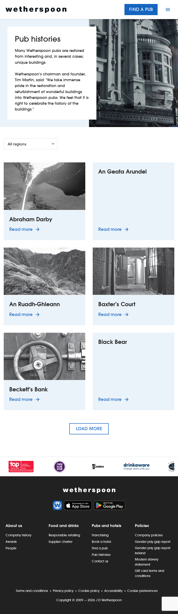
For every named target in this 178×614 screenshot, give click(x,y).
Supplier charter (60, 542)
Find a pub (141, 9)
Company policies (149, 535)
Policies (142, 525)
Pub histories (101, 555)
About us (14, 525)
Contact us (100, 561)
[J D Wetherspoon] (36, 9)
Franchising (100, 535)
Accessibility (113, 591)
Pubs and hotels (106, 525)
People (11, 548)
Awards (11, 542)
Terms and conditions (32, 591)
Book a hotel (101, 542)
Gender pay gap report (152, 542)
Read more (25, 229)
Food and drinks (64, 525)
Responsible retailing (64, 535)
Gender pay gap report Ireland (152, 550)
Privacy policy (63, 591)
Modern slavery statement (146, 562)
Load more (89, 428)
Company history (18, 535)
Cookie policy (88, 591)
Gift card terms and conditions (149, 573)
